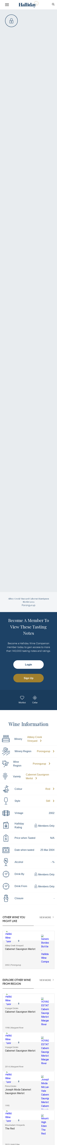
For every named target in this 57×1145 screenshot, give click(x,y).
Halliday (28, 4)
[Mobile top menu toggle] (7, 5)
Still (48, 801)
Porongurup (43, 751)
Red (47, 789)
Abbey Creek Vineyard (34, 739)
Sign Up (28, 678)
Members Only (46, 826)
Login (28, 664)
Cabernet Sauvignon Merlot (37, 776)
